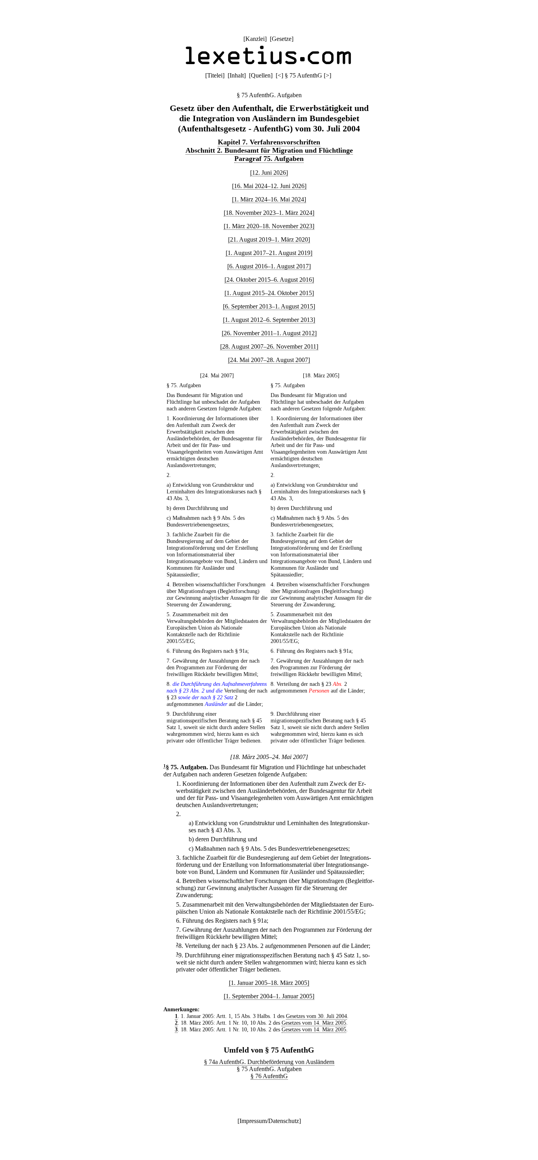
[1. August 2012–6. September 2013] (269, 319)
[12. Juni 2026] (269, 172)
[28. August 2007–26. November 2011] (269, 346)
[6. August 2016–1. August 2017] (269, 266)
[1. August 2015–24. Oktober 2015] (269, 293)
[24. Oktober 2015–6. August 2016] (269, 279)
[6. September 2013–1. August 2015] (269, 306)
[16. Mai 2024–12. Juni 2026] (269, 186)
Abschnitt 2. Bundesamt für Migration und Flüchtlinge (269, 150)
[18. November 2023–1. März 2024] (269, 212)
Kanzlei (255, 38)
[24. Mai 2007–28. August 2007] (269, 359)
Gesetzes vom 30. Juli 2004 (316, 1016)
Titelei (215, 75)
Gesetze (281, 38)
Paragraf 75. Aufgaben (269, 159)
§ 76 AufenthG (269, 1076)
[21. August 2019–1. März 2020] (269, 239)
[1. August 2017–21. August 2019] (269, 252)
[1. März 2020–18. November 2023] (269, 226)
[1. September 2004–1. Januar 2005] (269, 996)
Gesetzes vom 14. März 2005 (314, 1023)
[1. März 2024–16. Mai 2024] (269, 199)
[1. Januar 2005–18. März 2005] (269, 982)
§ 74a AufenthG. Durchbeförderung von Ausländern (269, 1061)
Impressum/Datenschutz (269, 1121)
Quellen (261, 75)
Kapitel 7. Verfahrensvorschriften (269, 142)
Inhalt (237, 75)
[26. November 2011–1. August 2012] (269, 333)
